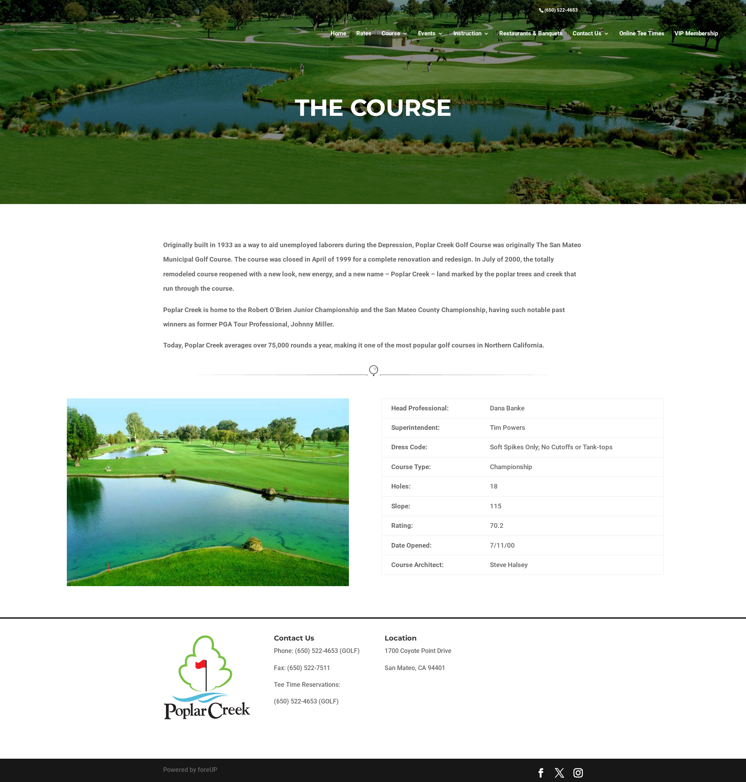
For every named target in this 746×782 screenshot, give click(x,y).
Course (391, 34)
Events (427, 34)
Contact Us (587, 34)
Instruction (467, 34)
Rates (363, 34)
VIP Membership (696, 34)
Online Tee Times (641, 34)
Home (338, 34)
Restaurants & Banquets (531, 34)
